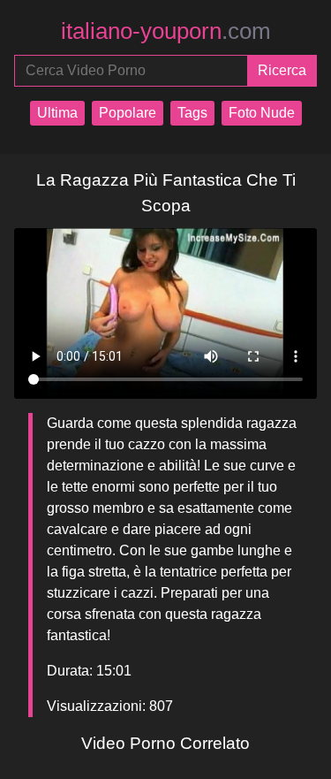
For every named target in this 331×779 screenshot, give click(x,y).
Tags (192, 112)
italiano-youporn (166, 31)
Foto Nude (262, 112)
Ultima (57, 112)
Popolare (127, 112)
